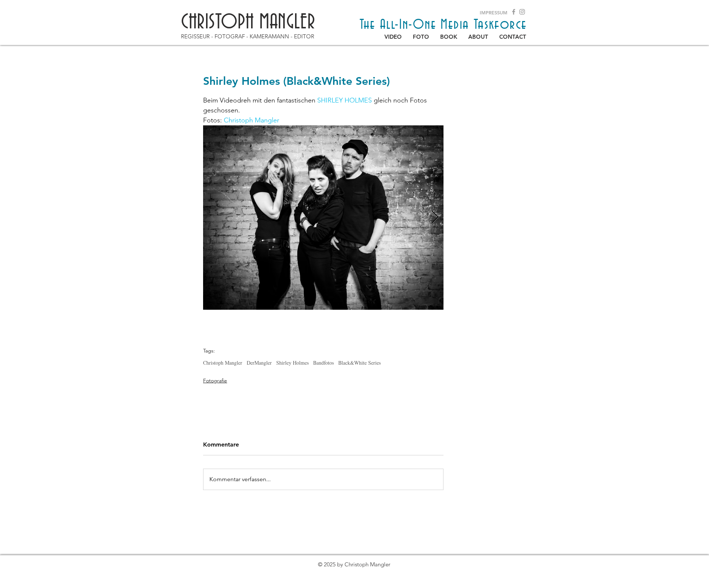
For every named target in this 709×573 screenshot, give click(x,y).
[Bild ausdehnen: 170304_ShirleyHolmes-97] (323, 217)
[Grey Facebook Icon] (513, 11)
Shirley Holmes (292, 362)
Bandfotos (323, 362)
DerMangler (259, 362)
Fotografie (215, 380)
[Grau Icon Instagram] (522, 11)
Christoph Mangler (222, 362)
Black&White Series (359, 362)
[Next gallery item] (435, 218)
